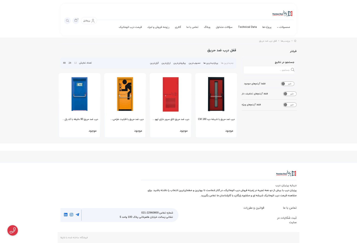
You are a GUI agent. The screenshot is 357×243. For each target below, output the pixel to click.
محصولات (284, 27)
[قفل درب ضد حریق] (219, 175)
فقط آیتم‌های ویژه (251, 104)
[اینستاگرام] (71, 215)
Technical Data (247, 27)
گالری (178, 27)
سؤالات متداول (224, 27)
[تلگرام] (77, 215)
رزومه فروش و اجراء (158, 27)
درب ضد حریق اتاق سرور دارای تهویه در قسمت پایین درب (171, 120)
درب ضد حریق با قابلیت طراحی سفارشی (128, 120)
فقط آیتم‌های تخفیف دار (255, 93)
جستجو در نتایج (284, 62)
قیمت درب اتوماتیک (130, 27)
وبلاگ (207, 27)
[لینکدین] (65, 215)
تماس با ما (192, 27)
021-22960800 (150, 213)
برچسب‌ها (285, 41)
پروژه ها (266, 27)
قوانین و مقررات (254, 208)
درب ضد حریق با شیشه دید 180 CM (216, 119)
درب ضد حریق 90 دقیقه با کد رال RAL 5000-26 (81, 120)
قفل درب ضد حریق (268, 41)
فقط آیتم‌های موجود (255, 83)
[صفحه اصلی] (295, 41)
